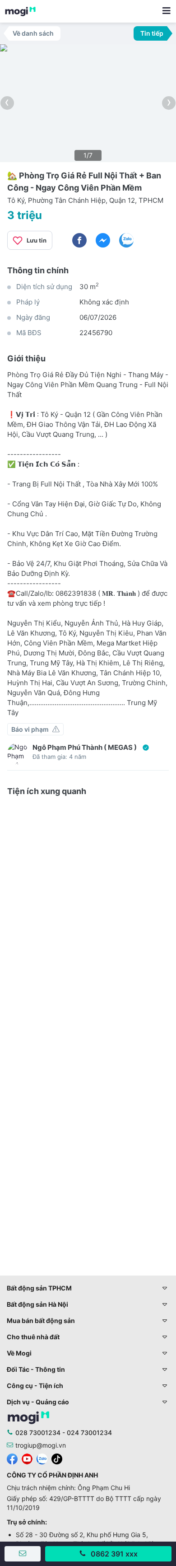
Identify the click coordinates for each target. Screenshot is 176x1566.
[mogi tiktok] (56, 1458)
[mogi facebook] (12, 1458)
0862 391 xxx (114, 1553)
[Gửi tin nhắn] (23, 1553)
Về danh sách (33, 33)
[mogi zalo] (42, 1458)
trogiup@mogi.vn (40, 1445)
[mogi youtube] (27, 1458)
